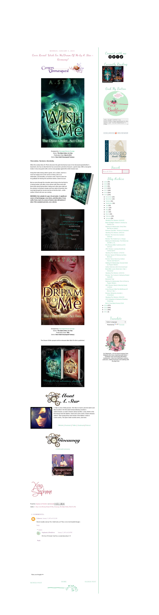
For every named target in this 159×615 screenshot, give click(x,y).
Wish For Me (72, 507)
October (108, 201)
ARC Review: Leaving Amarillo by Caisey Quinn (115, 250)
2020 (106, 184)
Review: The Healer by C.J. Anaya (115, 239)
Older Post (90, 581)
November (109, 199)
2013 (106, 307)
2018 (106, 188)
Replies (40, 530)
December (109, 197)
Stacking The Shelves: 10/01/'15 (114, 273)
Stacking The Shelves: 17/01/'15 (114, 253)
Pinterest (87, 425)
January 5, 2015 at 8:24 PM (65, 532)
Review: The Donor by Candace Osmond (114, 235)
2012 (106, 309)
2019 (106, 186)
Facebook (68, 425)
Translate (121, 324)
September (109, 203)
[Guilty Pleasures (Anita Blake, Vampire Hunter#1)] (118, 82)
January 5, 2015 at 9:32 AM (50, 518)
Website (60, 425)
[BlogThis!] (57, 504)
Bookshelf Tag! (109, 279)
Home (59, 3)
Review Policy (71, 3)
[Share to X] (59, 504)
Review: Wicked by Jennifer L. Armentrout (114, 294)
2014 (106, 305)
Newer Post (36, 583)
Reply (38, 525)
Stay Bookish (93, 601)
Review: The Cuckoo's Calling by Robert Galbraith (117, 276)
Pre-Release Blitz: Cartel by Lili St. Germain (115, 246)
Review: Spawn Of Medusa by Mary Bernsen (115, 256)
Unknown (39, 518)
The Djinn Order (64, 507)
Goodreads (81, 425)
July (107, 205)
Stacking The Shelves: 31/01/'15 (114, 220)
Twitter (74, 425)
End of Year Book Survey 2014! (114, 303)
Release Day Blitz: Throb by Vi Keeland (117, 230)
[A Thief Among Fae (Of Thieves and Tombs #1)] (107, 82)
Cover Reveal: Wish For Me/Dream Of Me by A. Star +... (116, 290)
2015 (106, 194)
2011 (106, 312)
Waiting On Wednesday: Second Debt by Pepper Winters (116, 264)
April (107, 212)
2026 (106, 182)
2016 (106, 192)
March (108, 214)
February (108, 216)
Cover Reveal (42, 507)
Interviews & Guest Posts (91, 3)
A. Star (36, 507)
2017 (106, 190)
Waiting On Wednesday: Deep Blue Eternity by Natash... (115, 227)
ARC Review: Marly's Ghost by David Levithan (116, 286)
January (108, 218)
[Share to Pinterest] (64, 504)
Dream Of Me (49, 507)
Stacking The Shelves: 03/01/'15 (114, 297)
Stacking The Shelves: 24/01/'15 (114, 232)
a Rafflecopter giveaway (63, 449)
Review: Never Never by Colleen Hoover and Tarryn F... (115, 260)
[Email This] (55, 504)
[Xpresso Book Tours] (116, 162)
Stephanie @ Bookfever (48, 532)
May (107, 209)
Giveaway (56, 507)
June (107, 207)
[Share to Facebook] (61, 504)
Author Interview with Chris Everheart (116, 267)
